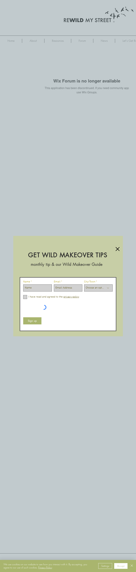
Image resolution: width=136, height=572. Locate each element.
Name (26, 281)
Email (57, 281)
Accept (120, 566)
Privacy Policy (45, 567)
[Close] (132, 566)
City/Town (89, 281)
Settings (105, 566)
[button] (118, 249)
